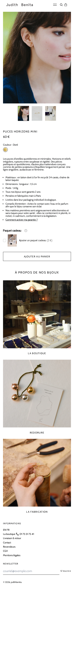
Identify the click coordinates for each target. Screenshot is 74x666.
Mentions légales (11, 555)
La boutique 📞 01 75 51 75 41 (18, 533)
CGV (5, 550)
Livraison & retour (12, 538)
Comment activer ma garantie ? (22, 219)
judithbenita (16, 582)
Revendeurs (9, 546)
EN (4, 529)
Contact (7, 542)
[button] (61, 4)
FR (8, 529)
